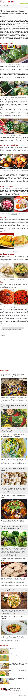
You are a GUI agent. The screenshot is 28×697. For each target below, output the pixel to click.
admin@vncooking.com (16, 690)
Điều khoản (20, 695)
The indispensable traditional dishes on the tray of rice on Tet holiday (13, 7)
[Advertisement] (14, 353)
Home (1, 5)
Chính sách (25, 695)
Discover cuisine (10, 5)
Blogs (5, 5)
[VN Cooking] (3, 1)
